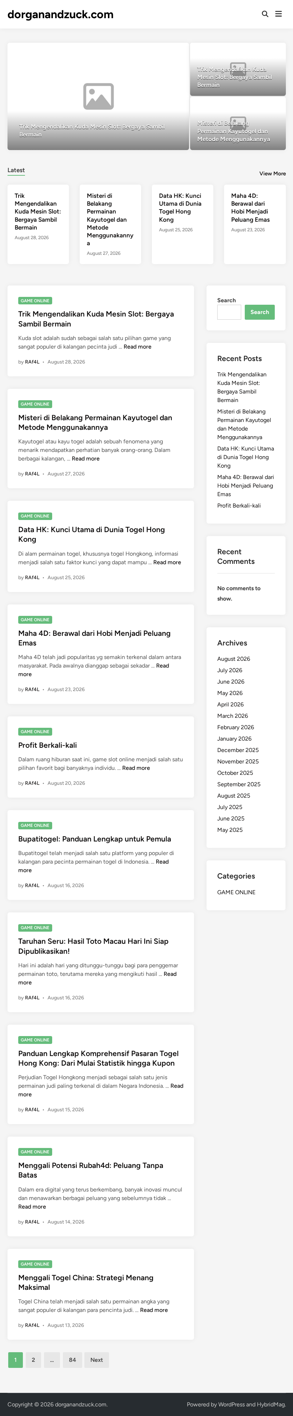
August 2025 (233, 795)
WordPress (231, 1404)
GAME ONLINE (35, 300)
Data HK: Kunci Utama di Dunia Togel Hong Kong (245, 457)
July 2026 (229, 670)
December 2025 (238, 750)
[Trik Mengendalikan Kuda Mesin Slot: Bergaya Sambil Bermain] (98, 96)
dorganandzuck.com (61, 14)
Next (96, 1359)
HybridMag (271, 1404)
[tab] (16, 169)
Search (226, 300)
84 (72, 1359)
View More (272, 173)
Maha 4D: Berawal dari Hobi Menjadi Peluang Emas (245, 486)
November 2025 (238, 761)
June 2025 (230, 818)
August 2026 (233, 658)
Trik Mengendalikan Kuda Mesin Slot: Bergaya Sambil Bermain (38, 211)
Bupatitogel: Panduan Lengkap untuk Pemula (94, 838)
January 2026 (234, 738)
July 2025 (229, 807)
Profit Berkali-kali (47, 745)
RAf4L (32, 362)
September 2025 (238, 784)
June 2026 (230, 681)
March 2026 (232, 715)
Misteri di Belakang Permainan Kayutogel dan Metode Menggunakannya (110, 219)
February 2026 (235, 727)
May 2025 (230, 830)
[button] (156, 51)
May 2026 (230, 693)
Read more (138, 346)
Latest (16, 170)
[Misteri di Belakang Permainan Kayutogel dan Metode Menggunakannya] (238, 123)
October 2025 (235, 772)
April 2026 (230, 704)
